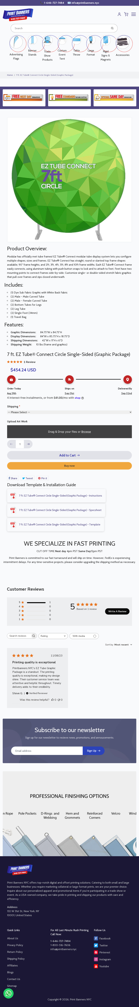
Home (10, 75)
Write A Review (117, 611)
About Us (12, 938)
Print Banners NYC (81, 999)
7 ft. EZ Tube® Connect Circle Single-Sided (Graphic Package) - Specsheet (60, 510)
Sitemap (12, 985)
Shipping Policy (16, 958)
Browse (86, 431)
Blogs (10, 972)
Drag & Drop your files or (69, 431)
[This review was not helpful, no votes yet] (59, 700)
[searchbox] (19, 636)
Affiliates (12, 965)
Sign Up (91, 750)
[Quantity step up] (28, 444)
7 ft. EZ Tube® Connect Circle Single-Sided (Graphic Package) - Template (59, 524)
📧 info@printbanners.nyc (83, 2)
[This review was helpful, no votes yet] (52, 700)
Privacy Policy (15, 945)
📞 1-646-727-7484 (52, 2)
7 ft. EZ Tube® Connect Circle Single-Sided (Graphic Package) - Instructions (60, 495)
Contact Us (13, 979)
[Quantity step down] (11, 444)
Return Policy (15, 952)
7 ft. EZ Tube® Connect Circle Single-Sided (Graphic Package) (44, 75)
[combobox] (59, 28)
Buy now (69, 465)
